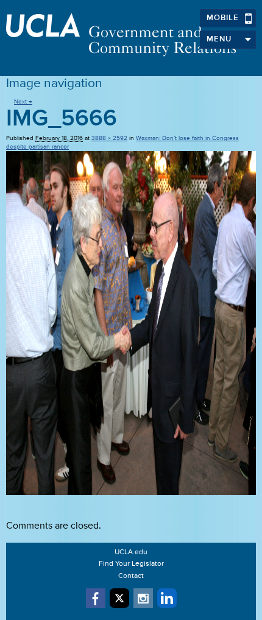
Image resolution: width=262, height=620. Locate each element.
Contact (131, 576)
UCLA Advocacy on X (119, 598)
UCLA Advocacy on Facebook (95, 598)
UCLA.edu (131, 552)
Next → (23, 102)
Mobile (223, 18)
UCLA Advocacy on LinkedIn (167, 598)
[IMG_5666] (131, 323)
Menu (219, 39)
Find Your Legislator (131, 564)
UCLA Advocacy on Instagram (143, 598)
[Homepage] (131, 35)
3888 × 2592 (109, 138)
